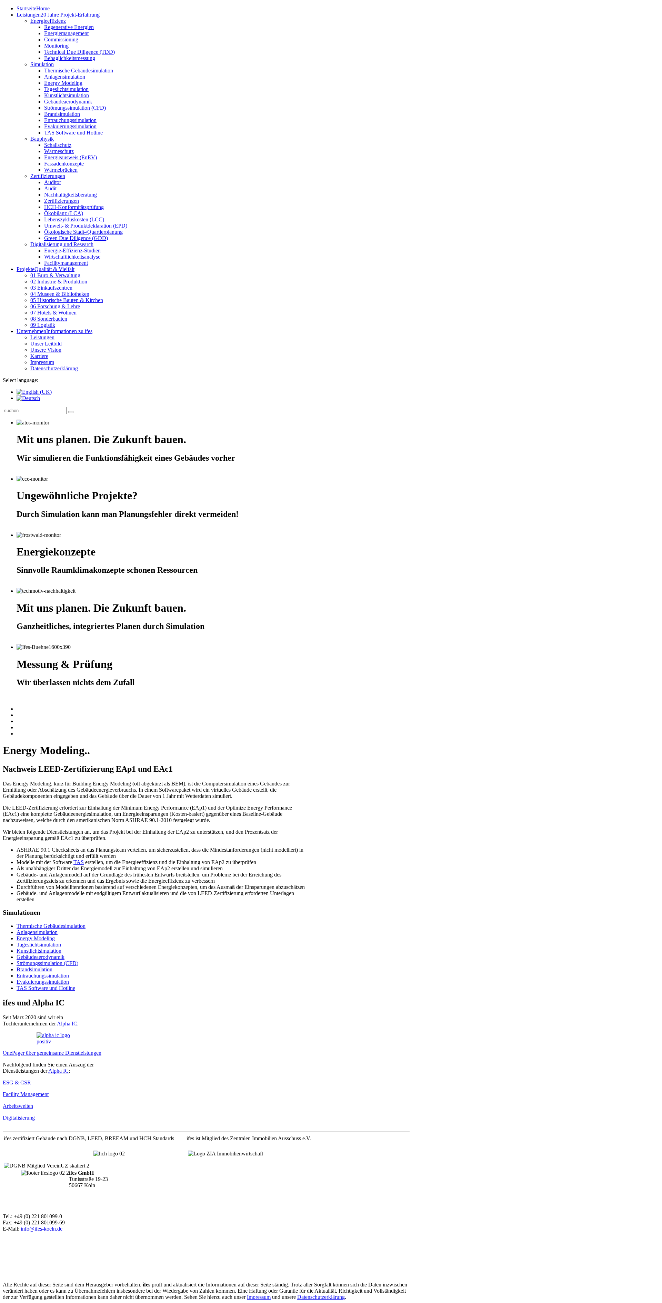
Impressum (259, 1297)
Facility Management (26, 1094)
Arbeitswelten (18, 1106)
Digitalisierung (19, 1118)
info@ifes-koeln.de (41, 1229)
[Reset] (70, 412)
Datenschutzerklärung (321, 1297)
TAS (78, 862)
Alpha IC (67, 1023)
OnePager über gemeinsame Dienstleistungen (52, 1053)
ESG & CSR (17, 1082)
